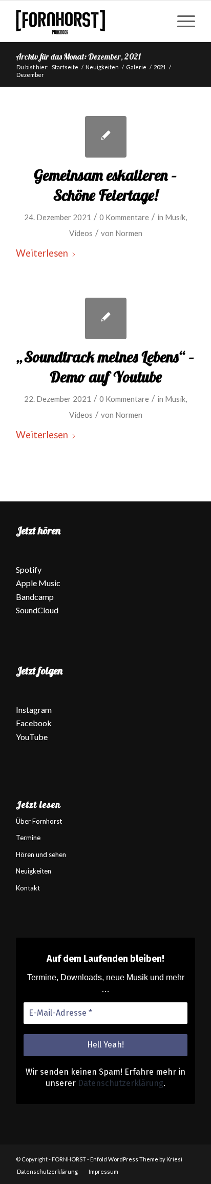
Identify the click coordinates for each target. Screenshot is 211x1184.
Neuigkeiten (33, 871)
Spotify (28, 569)
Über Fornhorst (39, 821)
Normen (128, 233)
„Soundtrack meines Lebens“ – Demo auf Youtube (106, 366)
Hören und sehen (41, 854)
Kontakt (28, 888)
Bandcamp (35, 596)
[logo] (87, 21)
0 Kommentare (124, 217)
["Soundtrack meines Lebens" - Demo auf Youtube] (105, 318)
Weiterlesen (42, 253)
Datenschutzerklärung (120, 1083)
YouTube (32, 737)
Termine (28, 837)
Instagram (34, 709)
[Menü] (181, 21)
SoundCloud (37, 610)
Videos (81, 233)
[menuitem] (181, 21)
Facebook (34, 723)
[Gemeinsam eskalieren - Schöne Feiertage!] (105, 137)
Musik (175, 217)
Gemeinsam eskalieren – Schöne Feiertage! (105, 185)
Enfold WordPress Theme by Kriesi (136, 1159)
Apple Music (38, 583)
